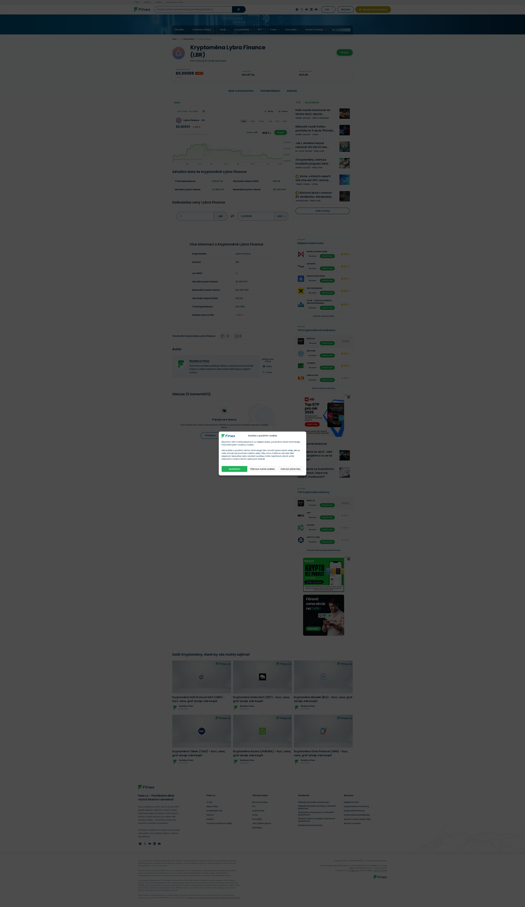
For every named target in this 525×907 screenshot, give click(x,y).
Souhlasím (234, 468)
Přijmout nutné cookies (262, 468)
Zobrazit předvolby (291, 468)
